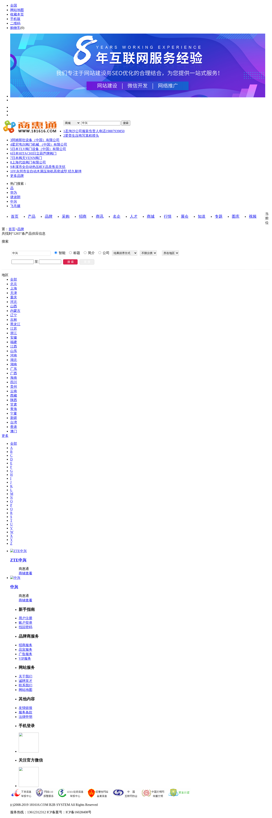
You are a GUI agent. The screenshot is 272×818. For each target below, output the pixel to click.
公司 (105, 253)
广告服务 (25, 654)
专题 (218, 216)
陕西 (13, 400)
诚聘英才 (25, 681)
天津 (13, 293)
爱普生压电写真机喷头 (81, 135)
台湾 (13, 422)
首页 (14, 216)
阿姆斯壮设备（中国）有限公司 (35, 140)
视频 (252, 216)
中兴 (13, 201)
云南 (13, 391)
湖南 (13, 364)
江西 (13, 346)
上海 (13, 288)
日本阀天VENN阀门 (26, 158)
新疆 (13, 418)
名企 (116, 216)
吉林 (13, 319)
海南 (13, 377)
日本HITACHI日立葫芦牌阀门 (33, 153)
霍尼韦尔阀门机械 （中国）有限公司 (38, 144)
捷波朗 (15, 197)
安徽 (13, 337)
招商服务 (25, 645)
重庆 (13, 297)
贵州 (13, 386)
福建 (13, 342)
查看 (29, 573)
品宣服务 (25, 649)
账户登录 (25, 622)
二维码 (15, 23)
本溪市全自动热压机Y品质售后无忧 (37, 167)
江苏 (13, 328)
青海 (13, 409)
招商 (82, 216)
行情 (167, 216)
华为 (13, 192)
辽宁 (13, 315)
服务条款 (25, 712)
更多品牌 (17, 176)
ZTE (18, 560)
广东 (13, 369)
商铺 (22, 573)
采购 (65, 216)
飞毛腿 (15, 206)
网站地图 (17, 10)
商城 (150, 216)
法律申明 (25, 717)
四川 (13, 382)
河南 (13, 355)
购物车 (15, 28)
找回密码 (25, 627)
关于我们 (25, 676)
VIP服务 (25, 658)
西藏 (13, 395)
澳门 (13, 431)
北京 (13, 284)
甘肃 (13, 404)
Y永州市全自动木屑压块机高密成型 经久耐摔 (46, 171)
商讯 (99, 216)
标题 (76, 253)
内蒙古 (15, 310)
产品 (31, 216)
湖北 (13, 360)
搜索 (126, 123)
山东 (13, 351)
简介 (91, 253)
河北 (13, 302)
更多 (5, 435)
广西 (13, 373)
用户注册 (25, 618)
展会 (184, 216)
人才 (133, 216)
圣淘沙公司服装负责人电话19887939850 (94, 131)
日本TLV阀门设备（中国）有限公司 (38, 149)
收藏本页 (17, 14)
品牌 (48, 216)
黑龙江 (15, 324)
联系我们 (25, 685)
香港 (13, 427)
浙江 (13, 333)
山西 (13, 306)
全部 (13, 279)
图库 (235, 216)
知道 (201, 216)
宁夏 (13, 413)
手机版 (15, 19)
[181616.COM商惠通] (32, 127)
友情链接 (25, 708)
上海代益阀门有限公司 (28, 162)
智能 (61, 253)
